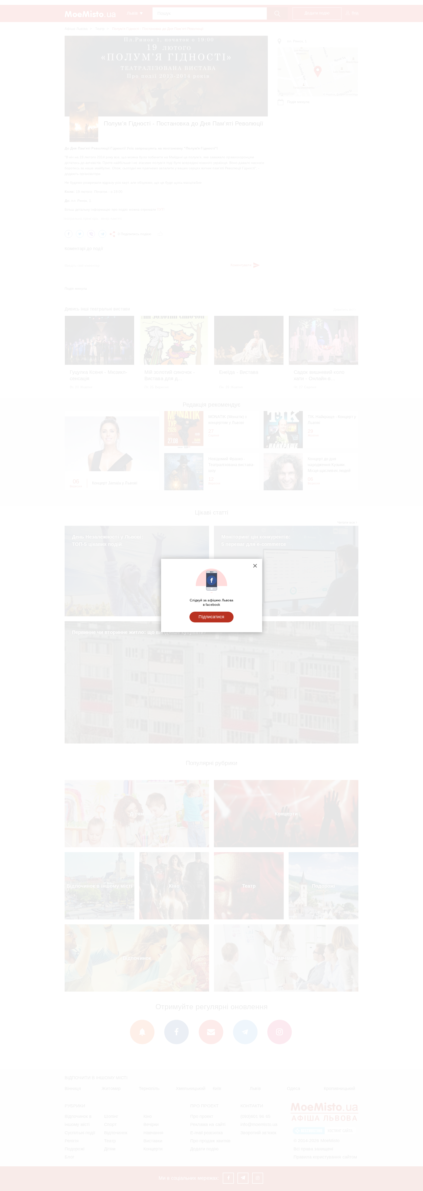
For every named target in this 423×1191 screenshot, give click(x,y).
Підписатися (211, 616)
